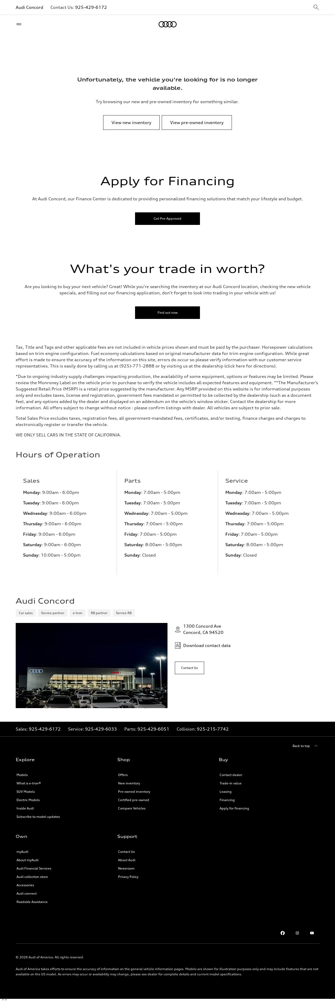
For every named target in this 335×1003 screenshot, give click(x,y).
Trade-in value (231, 783)
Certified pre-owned (133, 800)
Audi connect (26, 893)
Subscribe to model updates (38, 817)
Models (22, 775)
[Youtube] (312, 933)
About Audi (126, 860)
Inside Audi (25, 808)
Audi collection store (32, 877)
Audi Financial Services (33, 868)
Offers (123, 775)
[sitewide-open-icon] (316, 7)
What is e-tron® (28, 783)
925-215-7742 (213, 729)
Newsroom (126, 868)
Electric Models (28, 800)
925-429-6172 (91, 7)
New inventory (129, 783)
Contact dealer (231, 775)
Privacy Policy (128, 877)
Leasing (226, 792)
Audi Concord (29, 7)
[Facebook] (282, 933)
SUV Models (25, 792)
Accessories (25, 885)
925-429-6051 (153, 729)
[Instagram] (297, 933)
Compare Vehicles (132, 808)
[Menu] (20, 24)
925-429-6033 (101, 729)
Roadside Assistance (32, 902)
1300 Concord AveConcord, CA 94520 (203, 629)
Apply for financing (234, 808)
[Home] (168, 24)
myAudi (22, 852)
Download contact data (207, 645)
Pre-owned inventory (134, 792)
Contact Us (126, 852)
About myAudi (27, 860)
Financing (227, 800)
